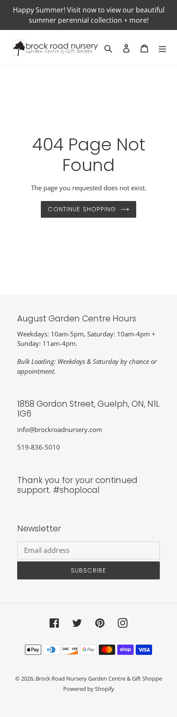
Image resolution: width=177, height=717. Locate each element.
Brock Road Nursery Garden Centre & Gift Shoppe (99, 678)
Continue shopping (82, 209)
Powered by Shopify (88, 689)
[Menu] (162, 47)
